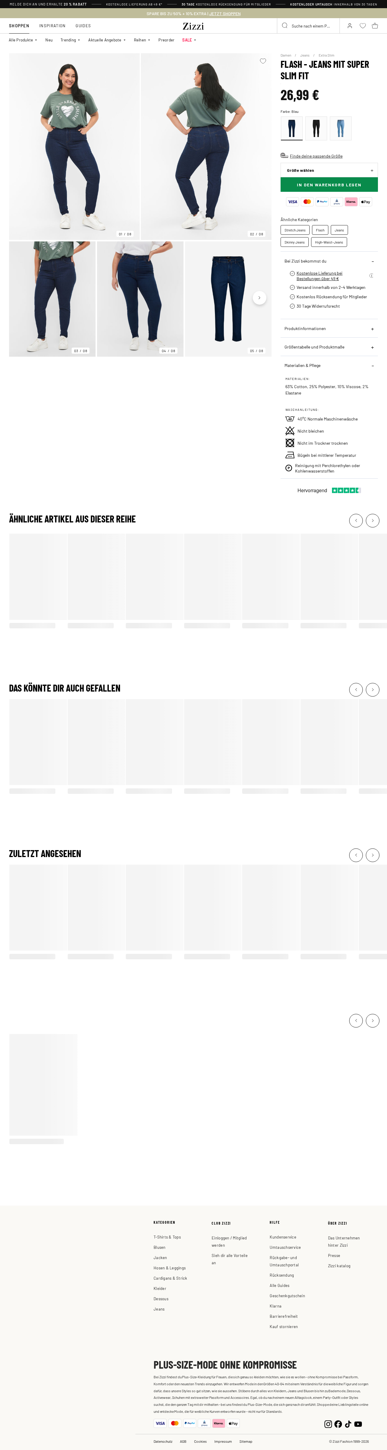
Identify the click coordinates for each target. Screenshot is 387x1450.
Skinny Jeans (295, 242)
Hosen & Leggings (170, 1267)
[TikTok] (348, 1423)
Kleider (160, 1288)
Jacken (160, 1257)
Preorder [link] (166, 39)
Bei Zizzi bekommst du (306, 260)
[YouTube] (358, 1423)
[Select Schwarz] (316, 128)
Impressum (223, 1441)
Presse (334, 1255)
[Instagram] (328, 1423)
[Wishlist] (263, 61)
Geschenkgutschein (287, 1295)
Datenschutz (163, 1441)
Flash (320, 229)
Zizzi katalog (339, 1265)
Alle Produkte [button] (21, 39)
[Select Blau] (292, 128)
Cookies (200, 1441)
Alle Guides (279, 1285)
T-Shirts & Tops (167, 1236)
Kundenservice (283, 1236)
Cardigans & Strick (170, 1278)
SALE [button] (187, 39)
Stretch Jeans (295, 229)
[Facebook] (338, 1423)
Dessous (161, 1298)
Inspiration (52, 25)
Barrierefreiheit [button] (284, 1316)
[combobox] (308, 25)
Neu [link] (49, 39)
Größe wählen (300, 170)
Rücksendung (282, 1275)
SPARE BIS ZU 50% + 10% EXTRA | (194, 13)
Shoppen (19, 25)
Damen (286, 55)
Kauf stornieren (284, 1326)
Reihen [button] (140, 39)
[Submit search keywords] (285, 26)
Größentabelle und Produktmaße (314, 346)
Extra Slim (326, 55)
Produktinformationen (305, 328)
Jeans (305, 55)
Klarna (275, 1305)
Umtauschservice (285, 1247)
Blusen (160, 1247)
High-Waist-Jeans (329, 242)
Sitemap (245, 1441)
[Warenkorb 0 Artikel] (375, 26)
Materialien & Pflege (302, 365)
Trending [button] (68, 39)
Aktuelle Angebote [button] (104, 39)
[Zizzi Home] (193, 25)
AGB (183, 1441)
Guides (83, 25)
